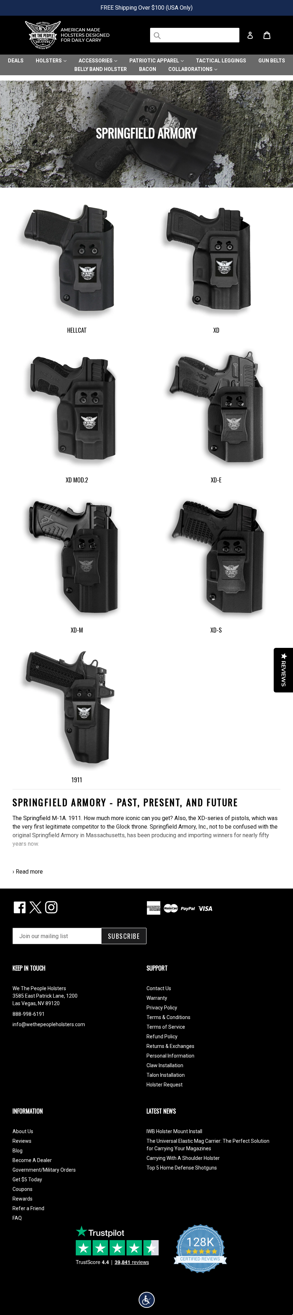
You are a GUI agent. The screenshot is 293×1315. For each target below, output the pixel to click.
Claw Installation (164, 1065)
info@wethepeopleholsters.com (49, 1024)
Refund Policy (162, 1036)
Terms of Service (165, 1027)
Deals (16, 60)
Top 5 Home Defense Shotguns (181, 1168)
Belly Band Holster (100, 69)
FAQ (17, 1218)
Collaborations (191, 69)
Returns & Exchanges (170, 1046)
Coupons (23, 1189)
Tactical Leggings (221, 60)
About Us (23, 1131)
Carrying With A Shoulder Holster (183, 1158)
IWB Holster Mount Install (174, 1131)
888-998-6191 (29, 1014)
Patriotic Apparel (154, 60)
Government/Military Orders (44, 1170)
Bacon (147, 69)
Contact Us (158, 988)
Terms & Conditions (168, 1017)
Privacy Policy (161, 1007)
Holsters (49, 60)
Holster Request (164, 1085)
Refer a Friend (28, 1208)
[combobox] (194, 35)
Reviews (22, 1141)
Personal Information (170, 1056)
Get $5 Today (27, 1179)
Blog (18, 1150)
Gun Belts (271, 60)
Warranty (156, 998)
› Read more (28, 871)
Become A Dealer (32, 1160)
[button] (147, 1300)
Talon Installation (165, 1075)
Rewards (23, 1199)
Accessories (96, 60)
